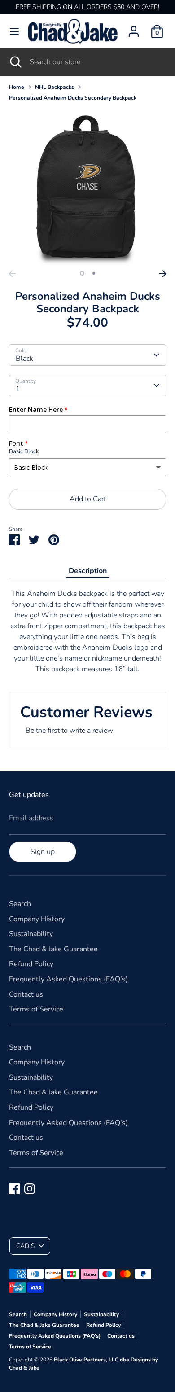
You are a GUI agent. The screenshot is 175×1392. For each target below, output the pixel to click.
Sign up (43, 852)
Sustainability (31, 934)
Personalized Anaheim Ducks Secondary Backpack (72, 97)
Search (20, 904)
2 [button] (93, 273)
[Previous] (12, 274)
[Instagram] (29, 1188)
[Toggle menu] (14, 31)
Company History (37, 919)
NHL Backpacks (54, 87)
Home (16, 87)
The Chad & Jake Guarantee (53, 949)
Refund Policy (31, 964)
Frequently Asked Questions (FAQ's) (68, 979)
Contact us (26, 994)
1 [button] (82, 273)
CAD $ (25, 1246)
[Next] (163, 274)
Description (88, 571)
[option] (87, 187)
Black (24, 358)
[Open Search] (15, 62)
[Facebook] (14, 1188)
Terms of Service (36, 1009)
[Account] (134, 28)
